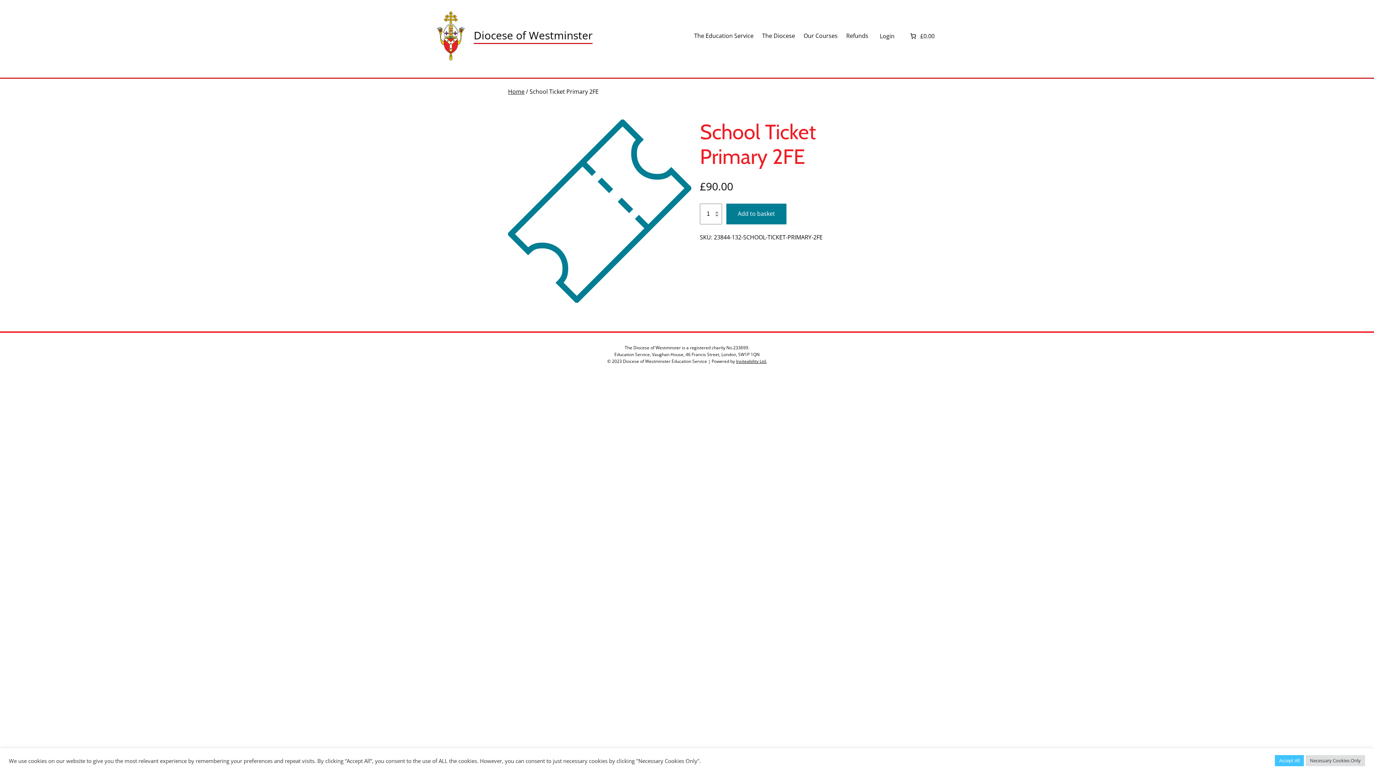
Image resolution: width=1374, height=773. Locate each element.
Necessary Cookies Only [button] (1335, 760)
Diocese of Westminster (533, 35)
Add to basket (756, 214)
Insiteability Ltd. (751, 361)
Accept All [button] (1289, 760)
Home (516, 92)
